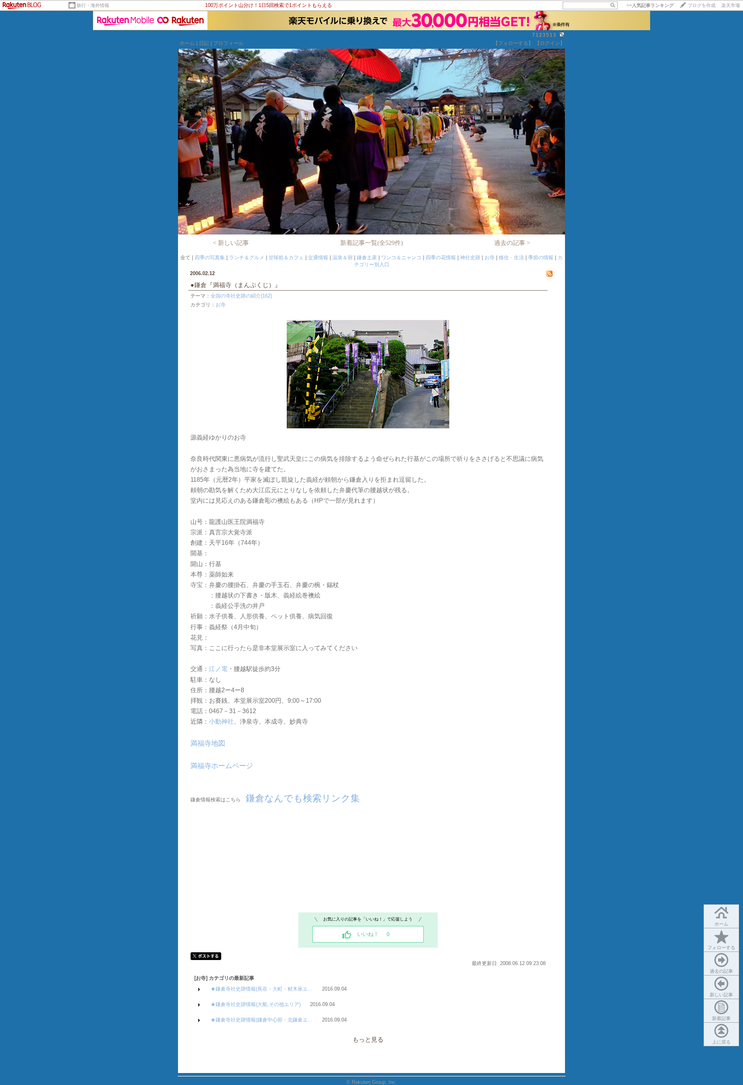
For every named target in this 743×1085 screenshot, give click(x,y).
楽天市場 (730, 5)
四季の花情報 (441, 257)
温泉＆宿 (342, 257)
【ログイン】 (550, 43)
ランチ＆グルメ (246, 257)
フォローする (721, 947)
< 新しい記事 (231, 243)
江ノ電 (218, 669)
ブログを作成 (702, 5)
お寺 (489, 257)
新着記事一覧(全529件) (371, 243)
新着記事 (721, 1018)
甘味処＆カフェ (286, 257)
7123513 (544, 35)
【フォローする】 (513, 43)
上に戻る (721, 1042)
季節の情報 (540, 257)
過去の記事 (721, 971)
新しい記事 (721, 995)
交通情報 (318, 257)
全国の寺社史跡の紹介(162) (241, 296)
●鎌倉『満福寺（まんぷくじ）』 (241, 285)
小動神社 (221, 721)
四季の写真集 (210, 257)
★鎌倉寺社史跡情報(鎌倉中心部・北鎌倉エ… (262, 1020)
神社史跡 (470, 257)
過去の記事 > (512, 243)
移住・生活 (511, 257)
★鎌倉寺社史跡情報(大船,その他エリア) (256, 1004)
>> (650, 5)
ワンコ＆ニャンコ (401, 257)
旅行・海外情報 (93, 5)
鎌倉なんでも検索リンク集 (303, 798)
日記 (204, 43)
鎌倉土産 (367, 257)
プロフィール (228, 43)
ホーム (187, 43)
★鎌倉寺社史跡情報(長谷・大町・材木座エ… (262, 989)
